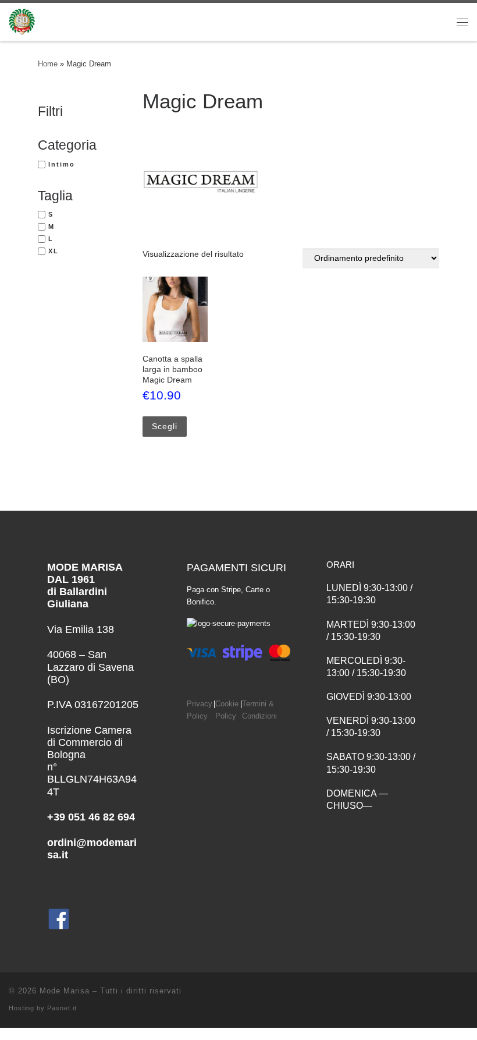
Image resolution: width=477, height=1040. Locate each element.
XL (53, 250)
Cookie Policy (226, 710)
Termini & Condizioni (259, 710)
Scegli (164, 426)
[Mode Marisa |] (22, 20)
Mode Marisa (65, 990)
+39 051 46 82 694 (91, 817)
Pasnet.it (62, 1007)
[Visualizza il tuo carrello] (427, 22)
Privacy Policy (199, 710)
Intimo (61, 164)
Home (48, 63)
